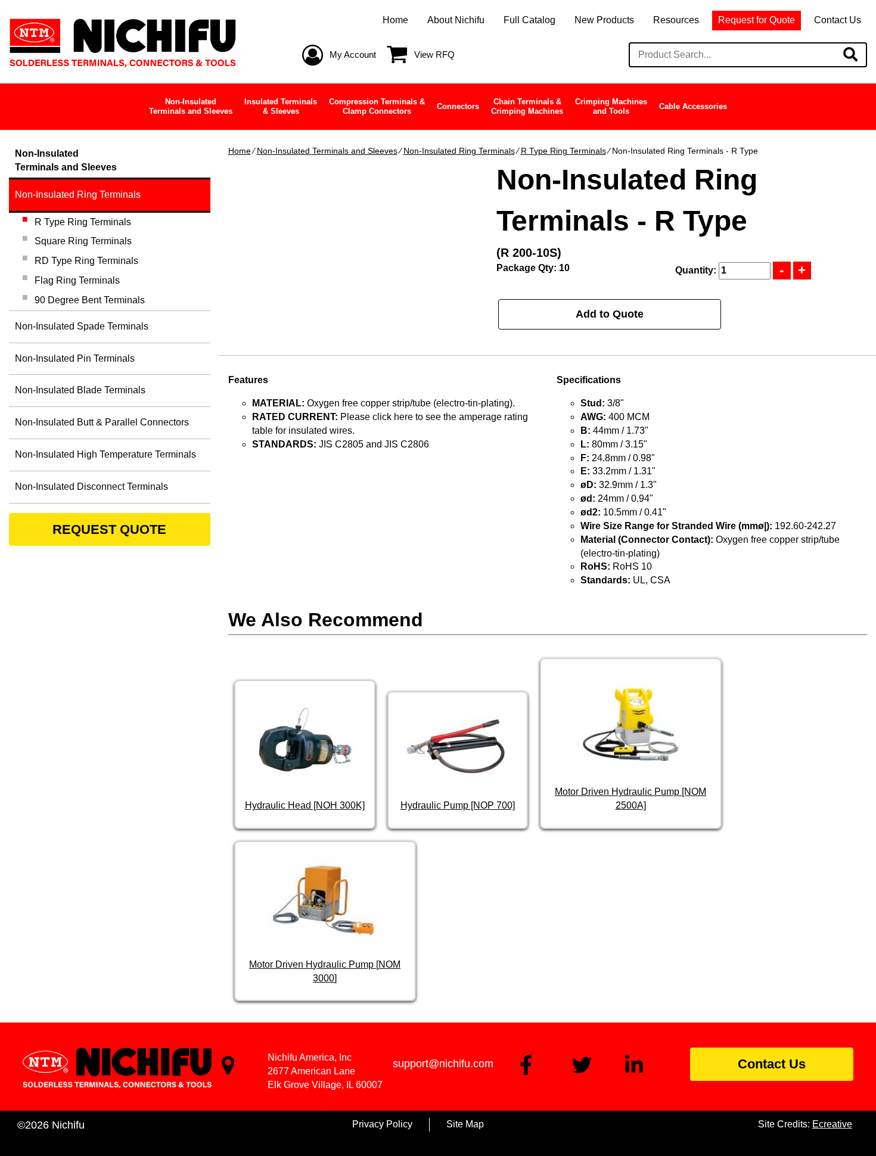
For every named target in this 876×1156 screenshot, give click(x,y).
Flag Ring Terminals (77, 280)
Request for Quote (756, 20)
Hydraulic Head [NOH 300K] (305, 805)
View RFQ (434, 54)
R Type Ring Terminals (563, 151)
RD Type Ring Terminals (86, 261)
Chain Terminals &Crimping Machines (527, 106)
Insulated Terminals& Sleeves (280, 106)
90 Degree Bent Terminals (90, 300)
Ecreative (832, 1124)
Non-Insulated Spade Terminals (81, 326)
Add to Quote (610, 314)
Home (395, 20)
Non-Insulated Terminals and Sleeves (327, 151)
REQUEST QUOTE (109, 529)
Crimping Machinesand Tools (611, 106)
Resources (676, 20)
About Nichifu (455, 20)
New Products (604, 20)
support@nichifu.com (443, 1064)
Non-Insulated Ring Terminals (459, 151)
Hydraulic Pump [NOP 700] (457, 805)
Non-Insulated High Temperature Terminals (105, 454)
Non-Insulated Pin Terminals (75, 358)
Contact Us (837, 20)
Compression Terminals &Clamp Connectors (377, 106)
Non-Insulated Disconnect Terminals (91, 486)
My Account (353, 54)
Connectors (458, 106)
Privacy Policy (382, 1124)
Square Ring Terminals (83, 241)
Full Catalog (529, 20)
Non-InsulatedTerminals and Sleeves (190, 106)
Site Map (465, 1124)
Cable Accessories (693, 106)
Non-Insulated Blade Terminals (80, 390)
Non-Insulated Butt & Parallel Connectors (102, 422)
